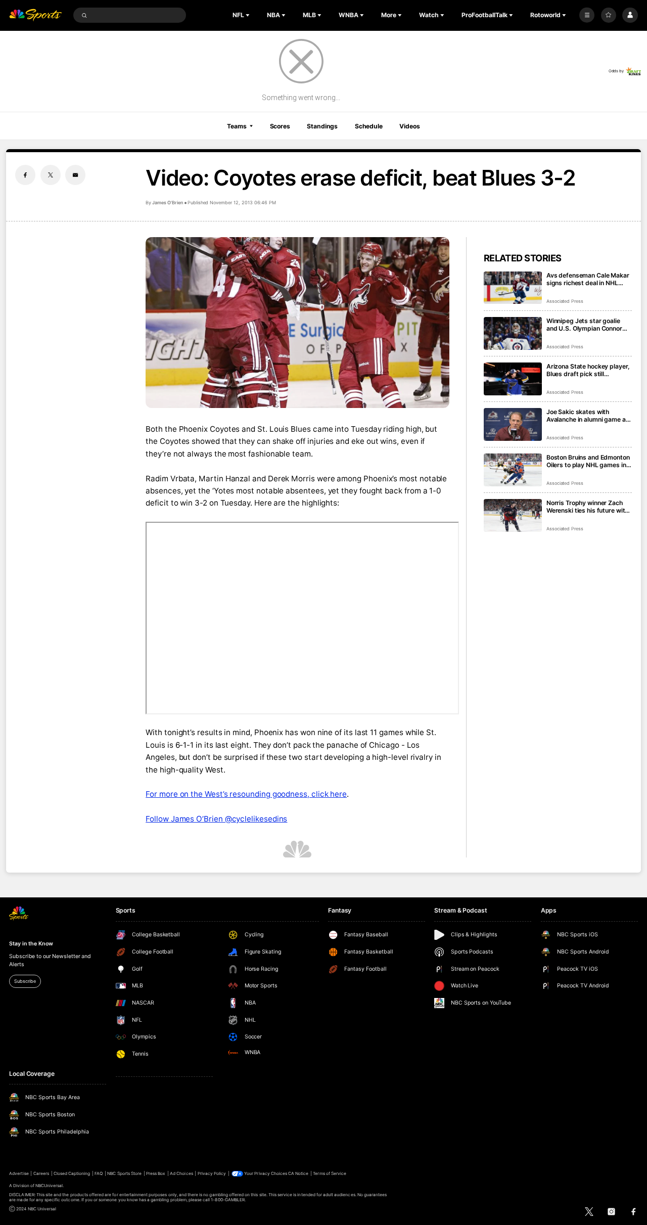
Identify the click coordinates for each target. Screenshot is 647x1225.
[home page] (35, 15)
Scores (280, 126)
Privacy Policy (212, 1173)
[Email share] (75, 175)
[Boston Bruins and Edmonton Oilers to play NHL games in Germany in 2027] (513, 469)
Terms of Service (329, 1173)
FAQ (99, 1173)
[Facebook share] (25, 175)
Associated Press (564, 301)
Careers (41, 1173)
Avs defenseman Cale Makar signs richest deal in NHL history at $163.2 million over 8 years (588, 279)
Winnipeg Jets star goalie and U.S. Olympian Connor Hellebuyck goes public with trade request (587, 324)
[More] (586, 15)
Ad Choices (181, 1173)
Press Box (155, 1173)
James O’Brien (167, 202)
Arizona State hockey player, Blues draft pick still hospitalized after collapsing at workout (588, 370)
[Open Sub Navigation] (249, 15)
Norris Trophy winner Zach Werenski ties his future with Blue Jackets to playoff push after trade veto (587, 506)
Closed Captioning (72, 1173)
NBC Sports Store (124, 1173)
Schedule (369, 126)
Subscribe (24, 981)
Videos (409, 126)
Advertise (18, 1173)
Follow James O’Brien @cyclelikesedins (216, 819)
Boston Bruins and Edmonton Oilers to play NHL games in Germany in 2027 (588, 461)
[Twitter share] (50, 175)
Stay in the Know (31, 943)
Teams (236, 126)
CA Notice (298, 1173)
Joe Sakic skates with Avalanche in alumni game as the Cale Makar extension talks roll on (587, 415)
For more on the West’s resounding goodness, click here (246, 794)
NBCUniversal (49, 1185)
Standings (322, 126)
